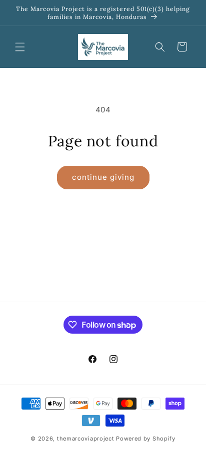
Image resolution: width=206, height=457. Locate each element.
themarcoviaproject (85, 438)
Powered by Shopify (146, 438)
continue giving (103, 177)
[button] (20, 47)
